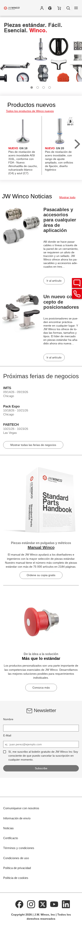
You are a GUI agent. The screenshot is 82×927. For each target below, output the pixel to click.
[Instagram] (31, 904)
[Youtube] (54, 904)
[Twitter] (42, 904)
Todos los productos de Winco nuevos (30, 111)
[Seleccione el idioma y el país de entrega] (50, 8)
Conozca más (41, 687)
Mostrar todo (67, 197)
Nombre (8, 719)
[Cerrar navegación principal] (76, 8)
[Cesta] (59, 8)
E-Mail (7, 735)
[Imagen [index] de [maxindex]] (31, 87)
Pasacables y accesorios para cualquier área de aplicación (59, 220)
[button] (42, 8)
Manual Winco (41, 547)
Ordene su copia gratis (41, 575)
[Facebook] (19, 904)
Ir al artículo (54, 280)
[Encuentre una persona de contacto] (77, 283)
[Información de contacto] (77, 294)
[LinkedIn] (65, 904)
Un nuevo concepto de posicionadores (61, 302)
